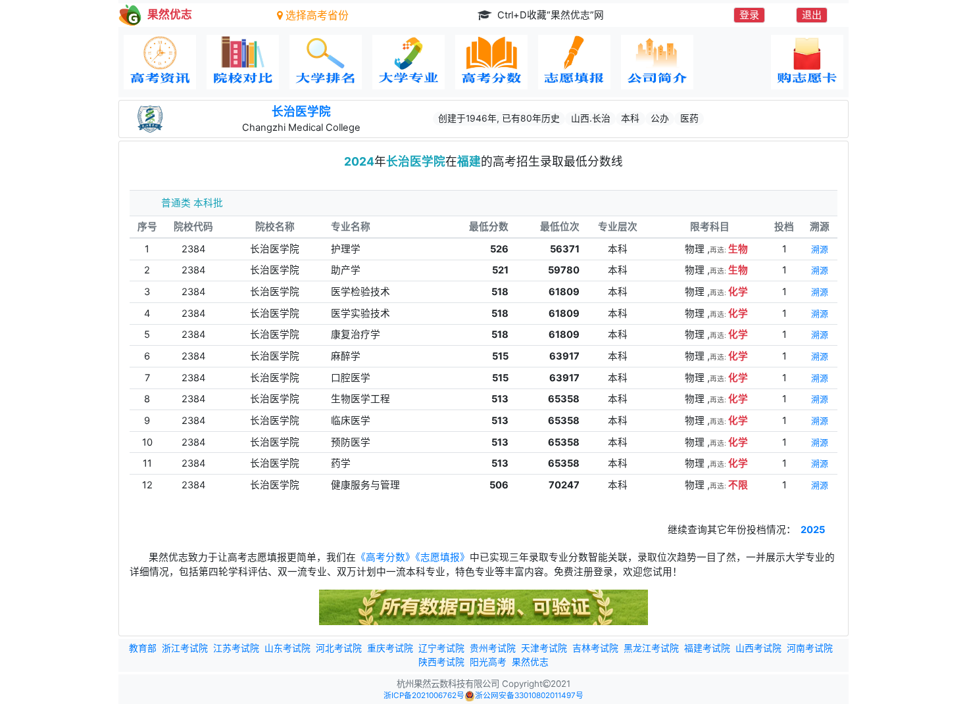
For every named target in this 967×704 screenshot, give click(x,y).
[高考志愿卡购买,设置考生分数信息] (807, 62)
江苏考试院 (236, 648)
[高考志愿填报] (574, 62)
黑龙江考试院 (651, 648)
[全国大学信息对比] (242, 62)
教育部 (143, 648)
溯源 (819, 249)
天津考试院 (544, 648)
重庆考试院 (390, 648)
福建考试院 (707, 648)
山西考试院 (758, 648)
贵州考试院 (493, 648)
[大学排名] (325, 62)
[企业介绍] (657, 62)
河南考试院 (810, 648)
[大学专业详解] (408, 62)
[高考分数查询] (491, 62)
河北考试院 (339, 648)
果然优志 (530, 662)
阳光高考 (488, 662)
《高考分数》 (385, 557)
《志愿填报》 (442, 557)
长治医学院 (301, 111)
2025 (813, 530)
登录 (749, 15)
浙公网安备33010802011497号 (529, 695)
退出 (812, 15)
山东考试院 (287, 648)
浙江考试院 (185, 648)
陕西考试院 (441, 662)
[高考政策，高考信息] (159, 62)
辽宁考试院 (441, 648)
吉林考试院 (595, 648)
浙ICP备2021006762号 (424, 695)
